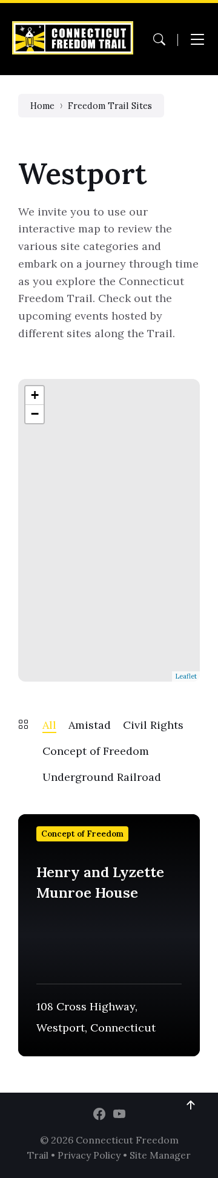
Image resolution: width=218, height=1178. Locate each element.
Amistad (89, 725)
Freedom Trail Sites (110, 105)
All (49, 725)
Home (42, 105)
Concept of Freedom (95, 751)
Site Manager (160, 1155)
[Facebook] (99, 1114)
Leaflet (186, 676)
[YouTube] (119, 1114)
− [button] (35, 413)
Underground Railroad (101, 777)
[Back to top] (191, 1105)
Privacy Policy (89, 1155)
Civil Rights (153, 725)
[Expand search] (159, 39)
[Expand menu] (197, 39)
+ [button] (35, 395)
